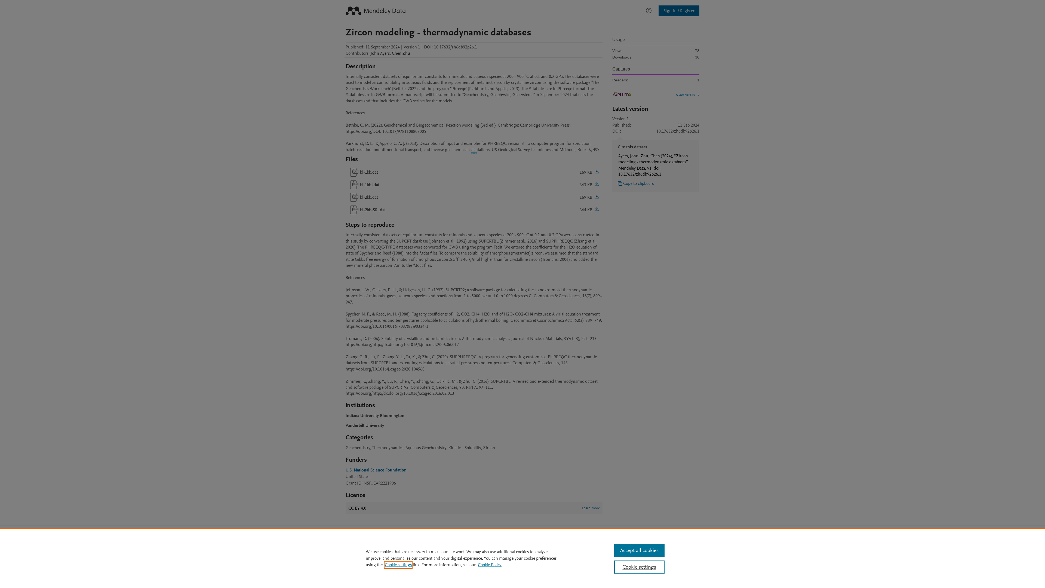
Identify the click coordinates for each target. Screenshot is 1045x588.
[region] (522, 558)
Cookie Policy (490, 565)
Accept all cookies (639, 550)
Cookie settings (398, 565)
